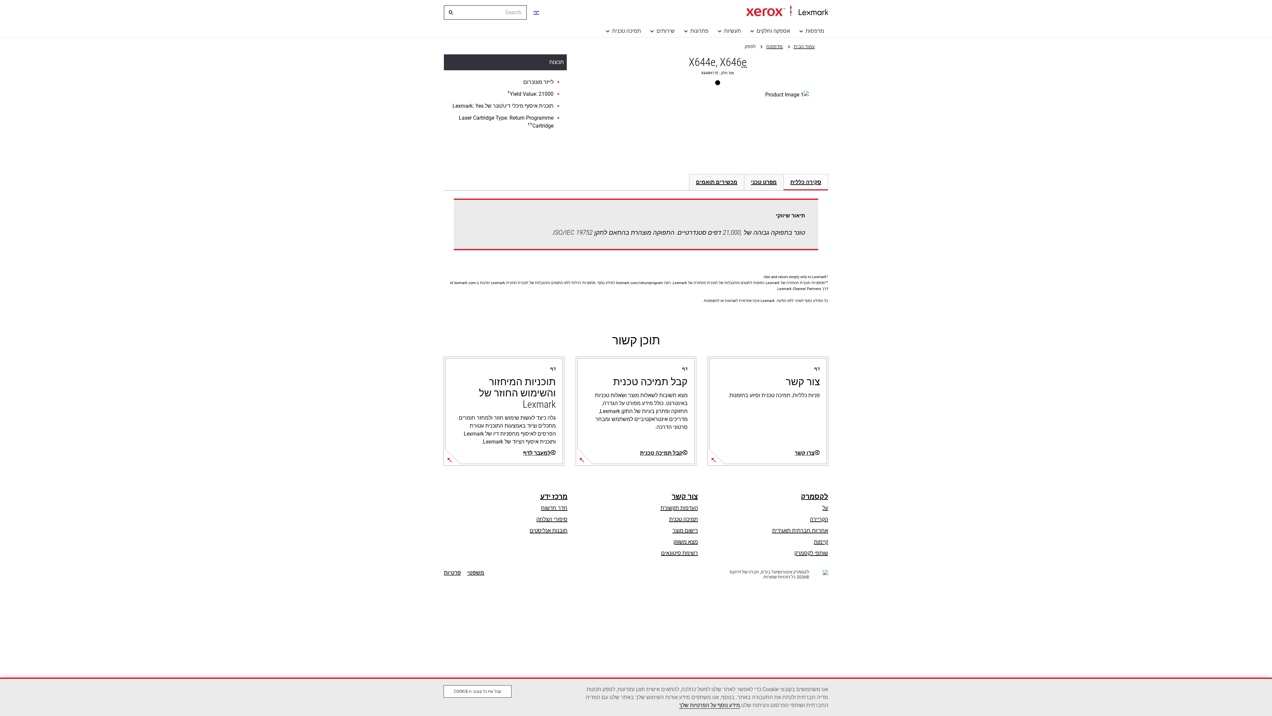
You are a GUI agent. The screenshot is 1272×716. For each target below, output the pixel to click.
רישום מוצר (685, 530)
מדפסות (815, 31)
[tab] (806, 182)
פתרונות (699, 31)
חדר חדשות (554, 508)
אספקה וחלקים (773, 31)
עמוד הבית (787, 11)
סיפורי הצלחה (551, 519)
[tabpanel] (636, 228)
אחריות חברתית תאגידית (800, 530)
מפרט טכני (764, 182)
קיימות (821, 542)
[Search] (450, 13)
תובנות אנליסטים (548, 530)
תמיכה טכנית (626, 31)
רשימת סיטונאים (679, 553)
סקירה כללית (805, 182)
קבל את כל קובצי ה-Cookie (477, 691)
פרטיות (452, 572)
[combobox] (485, 12)
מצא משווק (685, 542)
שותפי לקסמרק (811, 553)
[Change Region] (537, 12)
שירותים (666, 31)
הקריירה (819, 519)
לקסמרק (814, 497)
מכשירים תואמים (716, 182)
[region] (636, 697)
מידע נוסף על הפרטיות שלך (709, 705)
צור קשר (685, 497)
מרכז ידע (553, 497)
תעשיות (732, 31)
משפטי (475, 572)
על (825, 508)
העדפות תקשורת (679, 508)
